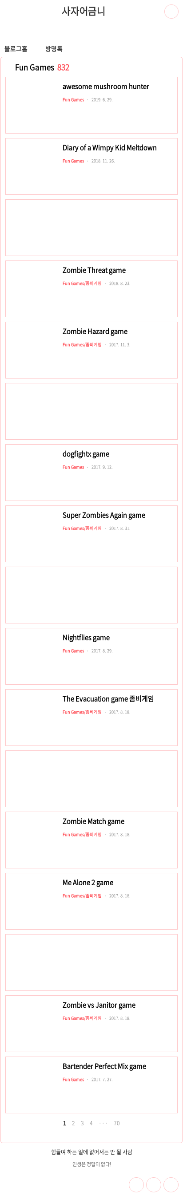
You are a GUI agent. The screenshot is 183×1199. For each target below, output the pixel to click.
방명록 (54, 48)
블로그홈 (16, 48)
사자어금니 (84, 11)
